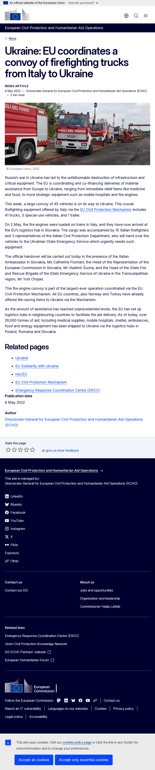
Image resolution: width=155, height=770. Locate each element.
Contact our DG (16, 590)
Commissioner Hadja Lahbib (100, 606)
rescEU (21, 374)
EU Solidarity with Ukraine (37, 366)
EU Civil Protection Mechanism (106, 209)
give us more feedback (62, 450)
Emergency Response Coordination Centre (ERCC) (57, 390)
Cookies (101, 709)
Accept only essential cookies (84, 760)
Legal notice (14, 717)
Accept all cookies (34, 760)
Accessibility (38, 717)
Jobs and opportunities (96, 590)
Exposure (12, 553)
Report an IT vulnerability (23, 709)
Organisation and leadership (100, 598)
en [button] (126, 15)
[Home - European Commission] (17, 14)
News (12, 38)
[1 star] (8, 449)
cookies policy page (76, 742)
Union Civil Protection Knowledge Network (36, 644)
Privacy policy (123, 709)
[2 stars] (11, 449)
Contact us (112, 700)
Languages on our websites (68, 709)
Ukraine (21, 358)
